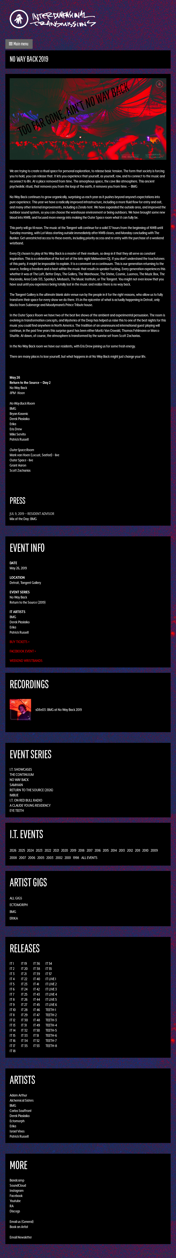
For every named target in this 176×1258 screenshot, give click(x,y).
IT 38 (36, 968)
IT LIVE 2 (51, 984)
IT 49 (36, 1025)
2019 (73, 850)
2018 (81, 850)
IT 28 (24, 1010)
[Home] (55, 19)
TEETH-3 (51, 1020)
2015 (106, 850)
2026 (13, 850)
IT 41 (36, 984)
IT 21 (24, 974)
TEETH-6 (51, 1035)
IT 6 (12, 989)
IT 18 (13, 1051)
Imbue (14, 795)
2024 (30, 850)
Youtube (15, 1201)
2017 (90, 850)
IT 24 (24, 989)
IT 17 (12, 1046)
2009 (154, 850)
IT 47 (36, 1015)
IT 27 (24, 1004)
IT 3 (12, 974)
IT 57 (49, 974)
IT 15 (12, 1035)
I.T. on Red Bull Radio (26, 800)
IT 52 (36, 1040)
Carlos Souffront (21, 1110)
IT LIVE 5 (51, 999)
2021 (56, 850)
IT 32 (24, 1030)
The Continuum (22, 774)
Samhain (16, 785)
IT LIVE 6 (51, 1004)
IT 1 (12, 963)
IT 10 (13, 1010)
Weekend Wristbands (26, 660)
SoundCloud (18, 1185)
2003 (49, 858)
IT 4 (12, 979)
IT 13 (12, 1025)
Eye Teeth (17, 810)
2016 (98, 850)
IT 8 (12, 999)
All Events (89, 858)
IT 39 (36, 974)
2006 (31, 858)
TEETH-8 (51, 1046)
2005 (40, 858)
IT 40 (36, 979)
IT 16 (12, 1040)
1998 (76, 858)
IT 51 (36, 1035)
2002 (59, 858)
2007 (22, 858)
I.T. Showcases (21, 769)
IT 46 (36, 1010)
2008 (13, 858)
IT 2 (12, 968)
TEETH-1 (51, 1010)
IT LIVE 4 (51, 994)
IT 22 (24, 979)
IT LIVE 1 (51, 979)
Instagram (17, 1190)
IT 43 (36, 994)
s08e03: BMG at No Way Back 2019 (58, 710)
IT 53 (36, 1046)
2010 (145, 850)
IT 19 (24, 963)
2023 (39, 850)
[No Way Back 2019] (88, 119)
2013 (122, 850)
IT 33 (24, 1035)
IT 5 (12, 984)
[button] (19, 44)
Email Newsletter (21, 1237)
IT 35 (24, 1046)
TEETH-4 (51, 1025)
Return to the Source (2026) (31, 790)
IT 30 (24, 1020)
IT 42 (36, 989)
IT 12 (12, 1020)
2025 (21, 850)
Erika (13, 627)
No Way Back (18, 597)
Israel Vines (17, 1131)
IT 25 (24, 994)
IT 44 (36, 999)
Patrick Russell (19, 632)
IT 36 (36, 963)
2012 (130, 850)
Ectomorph (19, 905)
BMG (13, 617)
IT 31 (24, 1025)
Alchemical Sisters (21, 1100)
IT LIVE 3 (51, 989)
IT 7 (12, 994)
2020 (64, 850)
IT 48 (36, 1020)
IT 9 (12, 1004)
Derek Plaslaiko (20, 622)
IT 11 (12, 1015)
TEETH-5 (51, 1030)
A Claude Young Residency (30, 805)
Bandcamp (17, 1180)
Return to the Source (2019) (28, 602)
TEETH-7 (51, 1040)
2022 (48, 850)
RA (12, 1206)
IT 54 (49, 963)
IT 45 (36, 1004)
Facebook (16, 1196)
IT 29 (24, 1015)
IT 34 (24, 1040)
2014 (114, 850)
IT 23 (24, 984)
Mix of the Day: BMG (23, 519)
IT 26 (24, 999)
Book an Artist (19, 1227)
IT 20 (24, 968)
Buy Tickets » (20, 642)
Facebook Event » (23, 651)
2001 (68, 858)
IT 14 (12, 1030)
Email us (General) (22, 1221)
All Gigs (16, 898)
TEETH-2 (51, 1015)
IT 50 (36, 1030)
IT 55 (49, 968)
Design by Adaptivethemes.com (157, 1253)
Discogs (15, 1211)
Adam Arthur (18, 1095)
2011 (137, 850)
